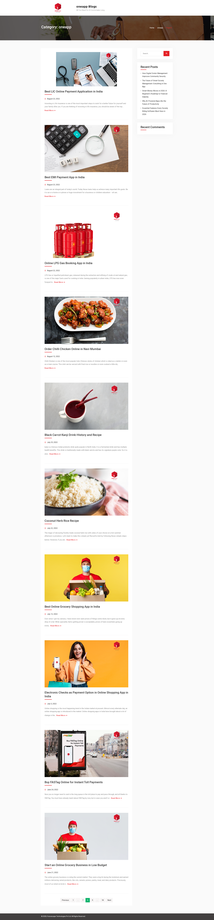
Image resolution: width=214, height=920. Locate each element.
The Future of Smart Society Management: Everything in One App (154, 84)
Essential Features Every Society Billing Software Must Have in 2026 (155, 111)
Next (109, 900)
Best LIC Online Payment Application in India (74, 91)
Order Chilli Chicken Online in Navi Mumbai (73, 349)
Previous (65, 900)
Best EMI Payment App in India (65, 177)
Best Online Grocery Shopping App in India (72, 606)
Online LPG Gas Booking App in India (68, 263)
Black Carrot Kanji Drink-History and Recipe (73, 435)
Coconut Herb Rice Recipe (62, 520)
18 (103, 900)
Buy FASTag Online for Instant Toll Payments (74, 782)
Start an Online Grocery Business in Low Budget (76, 865)
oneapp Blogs (86, 6)
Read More (49, 110)
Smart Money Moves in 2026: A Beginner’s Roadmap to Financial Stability (154, 94)
